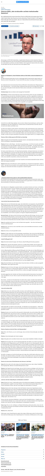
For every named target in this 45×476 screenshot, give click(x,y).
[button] (1, 1)
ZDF (9, 469)
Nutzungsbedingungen (6, 464)
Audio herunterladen (15, 26)
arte (15, 469)
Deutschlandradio (5, 461)
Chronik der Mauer (21, 469)
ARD (6, 469)
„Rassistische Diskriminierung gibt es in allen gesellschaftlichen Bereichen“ (17, 177)
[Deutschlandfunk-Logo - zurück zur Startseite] (22, 2)
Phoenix (12, 469)
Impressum (3, 466)
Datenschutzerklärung (6, 462)
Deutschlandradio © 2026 (7, 471)
